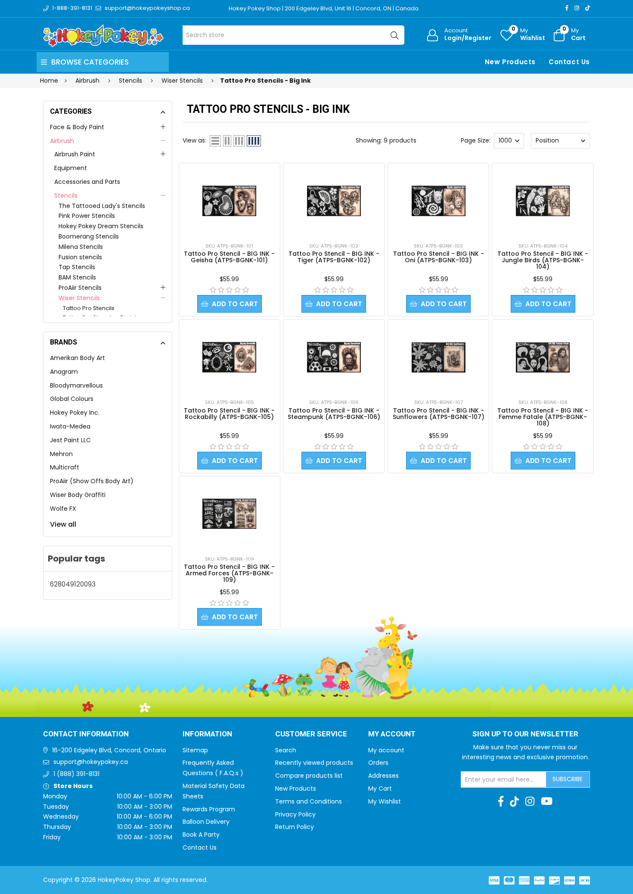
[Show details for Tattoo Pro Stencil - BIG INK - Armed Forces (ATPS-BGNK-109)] (229, 514)
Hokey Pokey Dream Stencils (101, 226)
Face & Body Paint (77, 127)
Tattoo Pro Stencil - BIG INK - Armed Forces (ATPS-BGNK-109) (229, 573)
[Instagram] (576, 8)
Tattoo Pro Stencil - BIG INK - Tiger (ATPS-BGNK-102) (334, 256)
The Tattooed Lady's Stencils (102, 206)
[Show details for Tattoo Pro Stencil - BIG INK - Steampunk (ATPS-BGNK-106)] (334, 357)
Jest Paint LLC (70, 440)
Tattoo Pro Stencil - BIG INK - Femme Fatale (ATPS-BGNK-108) (542, 417)
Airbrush (62, 141)
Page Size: (475, 140)
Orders (378, 762)
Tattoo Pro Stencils (89, 308)
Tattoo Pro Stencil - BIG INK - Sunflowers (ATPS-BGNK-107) (438, 413)
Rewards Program (209, 809)
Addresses (383, 775)
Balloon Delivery (206, 821)
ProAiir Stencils (80, 287)
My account (386, 750)
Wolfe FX (63, 508)
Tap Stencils (77, 267)
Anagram (64, 371)
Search (285, 750)
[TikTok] (587, 8)
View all (63, 524)
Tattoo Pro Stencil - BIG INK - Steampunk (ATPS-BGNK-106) (334, 413)
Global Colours (71, 398)
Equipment (70, 168)
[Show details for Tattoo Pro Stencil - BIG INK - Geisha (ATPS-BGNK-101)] (229, 201)
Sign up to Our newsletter (525, 734)
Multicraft (64, 467)
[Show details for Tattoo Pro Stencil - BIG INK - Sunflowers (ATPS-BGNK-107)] (438, 357)
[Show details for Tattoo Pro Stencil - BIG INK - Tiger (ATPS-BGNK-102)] (334, 201)
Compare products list (309, 775)
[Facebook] (566, 8)
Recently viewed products (314, 762)
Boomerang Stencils (89, 236)
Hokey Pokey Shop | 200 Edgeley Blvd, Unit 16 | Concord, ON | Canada (324, 8)
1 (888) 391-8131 (76, 774)
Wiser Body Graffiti (78, 494)
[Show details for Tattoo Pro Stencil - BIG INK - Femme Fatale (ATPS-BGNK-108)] (543, 357)
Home (49, 80)
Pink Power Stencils (87, 215)
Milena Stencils (81, 246)
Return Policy (294, 827)
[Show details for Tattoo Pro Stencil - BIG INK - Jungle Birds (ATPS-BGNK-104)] (543, 201)
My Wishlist (384, 801)
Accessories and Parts (87, 181)
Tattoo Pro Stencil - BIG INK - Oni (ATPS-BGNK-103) (438, 256)
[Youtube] (546, 801)
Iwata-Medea (70, 426)
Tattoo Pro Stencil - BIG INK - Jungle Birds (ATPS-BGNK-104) (542, 260)
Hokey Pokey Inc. (74, 412)
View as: (194, 140)
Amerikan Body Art (77, 358)
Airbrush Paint (74, 154)
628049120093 (73, 584)
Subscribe (567, 779)
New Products (510, 61)
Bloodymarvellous (76, 385)
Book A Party (201, 834)
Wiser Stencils (79, 298)
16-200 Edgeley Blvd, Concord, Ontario (109, 750)
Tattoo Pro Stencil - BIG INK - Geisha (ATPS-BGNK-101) (229, 256)
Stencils (66, 195)
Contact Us (569, 61)
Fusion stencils (80, 257)
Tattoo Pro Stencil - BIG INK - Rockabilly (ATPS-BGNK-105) (229, 413)
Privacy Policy (295, 814)
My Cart (380, 788)
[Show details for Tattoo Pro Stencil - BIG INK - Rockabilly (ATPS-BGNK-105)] (229, 357)
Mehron (61, 454)
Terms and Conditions (308, 801)
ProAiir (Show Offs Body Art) (91, 481)
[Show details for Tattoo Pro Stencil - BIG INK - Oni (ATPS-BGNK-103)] (438, 201)
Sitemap (195, 750)
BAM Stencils (77, 277)
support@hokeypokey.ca (90, 761)
